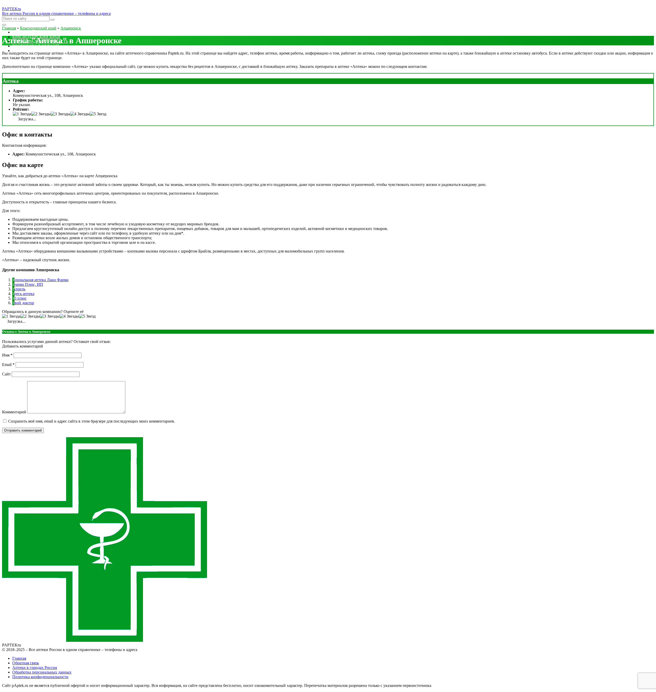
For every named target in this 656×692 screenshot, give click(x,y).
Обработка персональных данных (41, 672)
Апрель (18, 289)
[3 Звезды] (60, 114)
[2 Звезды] (41, 114)
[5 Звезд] (98, 114)
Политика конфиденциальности (40, 677)
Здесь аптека (23, 293)
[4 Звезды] (80, 114)
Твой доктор (23, 303)
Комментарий (14, 412)
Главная (19, 658)
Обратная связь (25, 663)
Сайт (6, 374)
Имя (7, 355)
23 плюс (19, 298)
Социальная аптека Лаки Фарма (40, 280)
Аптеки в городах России (34, 667)
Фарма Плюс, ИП (27, 284)
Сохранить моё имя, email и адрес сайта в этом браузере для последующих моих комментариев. (91, 421)
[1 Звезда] (22, 114)
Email (8, 364)
